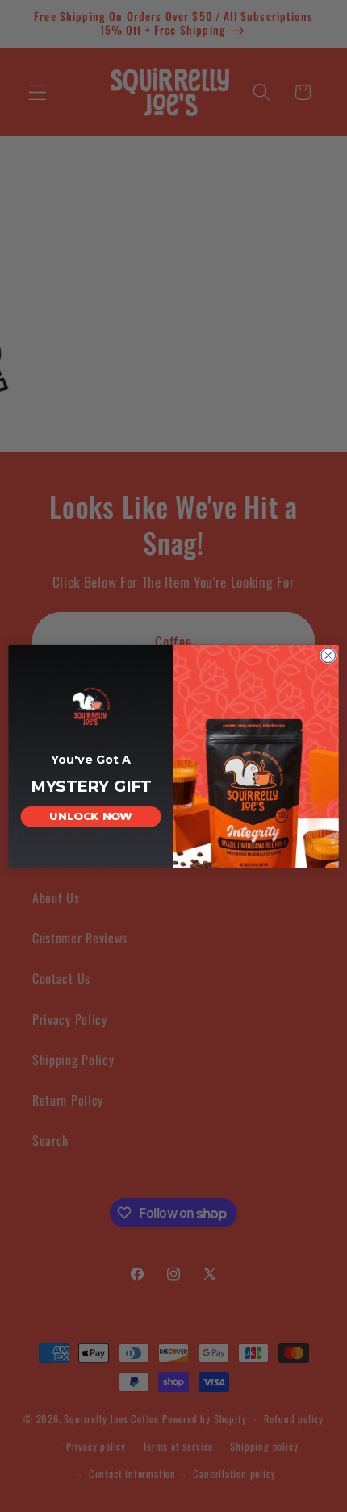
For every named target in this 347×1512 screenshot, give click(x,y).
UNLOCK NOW (90, 816)
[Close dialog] (328, 655)
